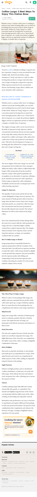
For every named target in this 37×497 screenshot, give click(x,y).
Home (3, 8)
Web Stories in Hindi (13, 461)
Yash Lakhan (7, 17)
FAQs (15, 467)
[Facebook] (27, 452)
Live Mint (21, 480)
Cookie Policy (12, 472)
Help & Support (9, 467)
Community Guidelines (7, 474)
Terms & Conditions (20, 472)
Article (8, 8)
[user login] (34, 2)
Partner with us (21, 467)
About (3, 467)
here (18, 435)
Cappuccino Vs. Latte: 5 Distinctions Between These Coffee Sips (26, 156)
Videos (4, 463)
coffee (11, 70)
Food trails (10, 463)
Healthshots (5, 482)
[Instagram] (33, 452)
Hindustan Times (5, 480)
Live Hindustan (14, 480)
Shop (27, 461)
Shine (32, 480)
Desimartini (27, 480)
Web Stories (4, 461)
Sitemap (28, 472)
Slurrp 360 (32, 461)
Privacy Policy (4, 472)
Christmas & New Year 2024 (19, 463)
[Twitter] (30, 452)
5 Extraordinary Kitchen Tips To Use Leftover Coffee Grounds (10, 157)
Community (21, 461)
